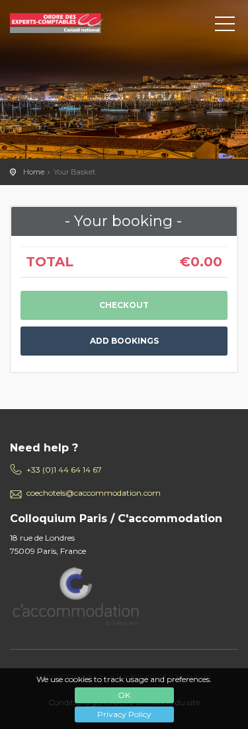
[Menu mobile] (225, 26)
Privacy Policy (124, 714)
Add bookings (124, 341)
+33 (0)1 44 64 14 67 (64, 470)
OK (124, 695)
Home (33, 171)
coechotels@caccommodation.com (93, 493)
